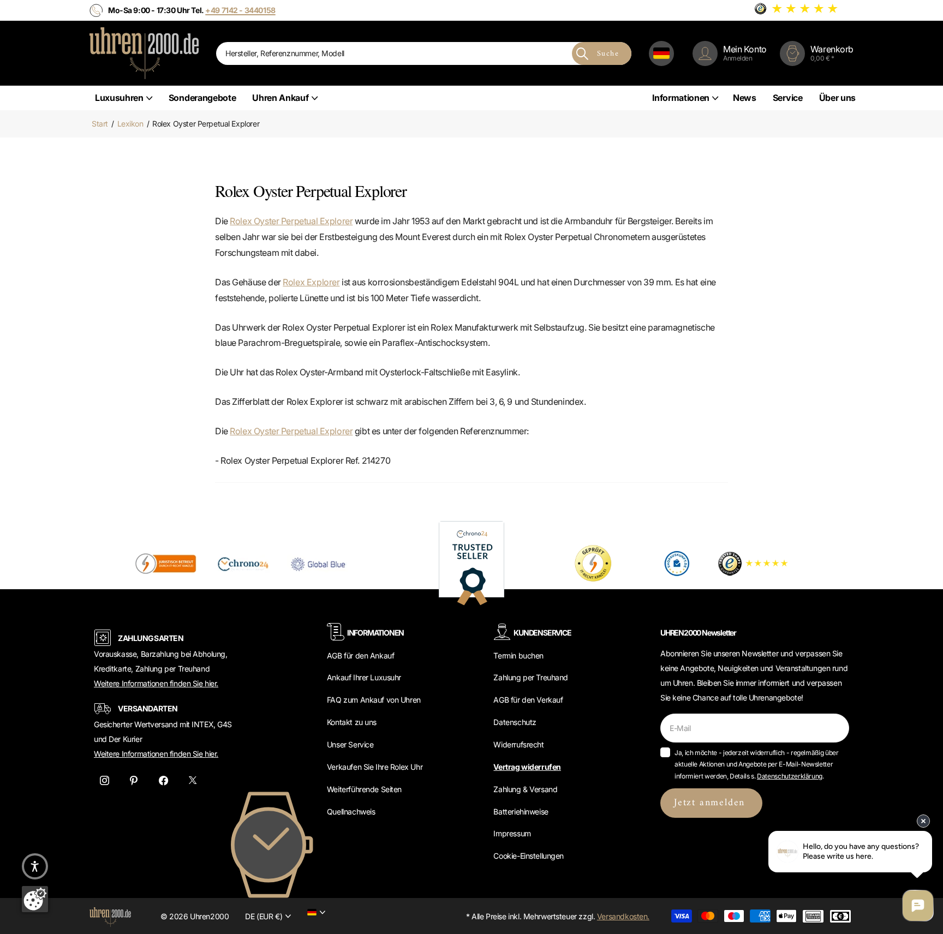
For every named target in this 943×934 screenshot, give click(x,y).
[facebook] (163, 780)
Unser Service (350, 744)
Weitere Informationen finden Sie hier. (156, 683)
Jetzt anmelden (711, 802)
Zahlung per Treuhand (530, 677)
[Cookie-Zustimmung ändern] (35, 899)
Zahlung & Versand (525, 789)
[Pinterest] (133, 780)
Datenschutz (514, 722)
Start (100, 123)
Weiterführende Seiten (364, 789)
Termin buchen (518, 655)
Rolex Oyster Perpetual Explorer (291, 220)
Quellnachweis (351, 811)
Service (788, 97)
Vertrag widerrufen (526, 766)
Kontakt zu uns (352, 722)
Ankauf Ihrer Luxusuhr (364, 677)
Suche (608, 54)
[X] (192, 780)
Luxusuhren (119, 97)
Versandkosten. (623, 916)
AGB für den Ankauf (360, 655)
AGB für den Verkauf (528, 699)
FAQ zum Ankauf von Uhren (374, 699)
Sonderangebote (202, 97)
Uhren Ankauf (280, 97)
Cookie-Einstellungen (528, 855)
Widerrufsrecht (518, 744)
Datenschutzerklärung (789, 776)
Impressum (511, 833)
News (744, 97)
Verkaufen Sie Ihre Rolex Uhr (374, 766)
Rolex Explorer (311, 282)
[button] (35, 866)
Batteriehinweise (520, 811)
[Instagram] (104, 780)
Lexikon (130, 123)
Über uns (837, 97)
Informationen (680, 97)
